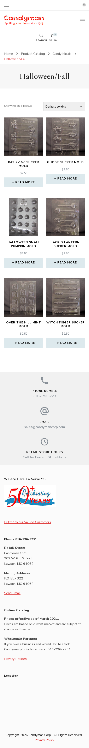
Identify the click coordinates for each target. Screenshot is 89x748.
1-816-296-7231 (44, 396)
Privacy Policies (15, 659)
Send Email (12, 593)
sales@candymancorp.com (44, 427)
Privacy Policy (44, 740)
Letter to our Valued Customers (27, 522)
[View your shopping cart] (52, 36)
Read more (25, 182)
